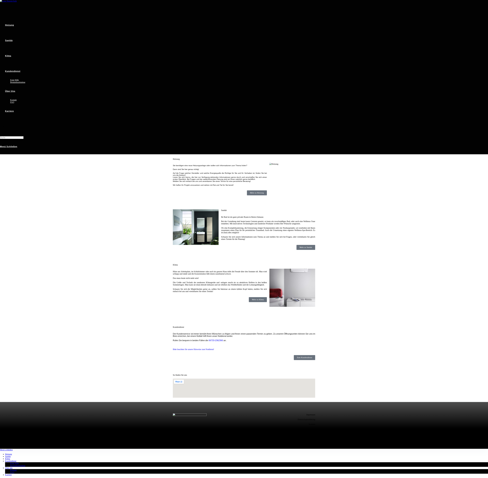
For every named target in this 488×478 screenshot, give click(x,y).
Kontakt (312, 424)
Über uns (8, 468)
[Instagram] (302, 432)
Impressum (310, 415)
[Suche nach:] (12, 137)
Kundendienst (10, 461)
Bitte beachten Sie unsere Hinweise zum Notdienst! (193, 349)
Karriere (8, 475)
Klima (7, 459)
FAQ (12, 472)
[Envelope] (312, 432)
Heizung (8, 454)
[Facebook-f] (293, 432)
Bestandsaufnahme (17, 466)
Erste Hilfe (14, 463)
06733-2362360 (216, 340)
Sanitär (8, 456)
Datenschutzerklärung (306, 419)
